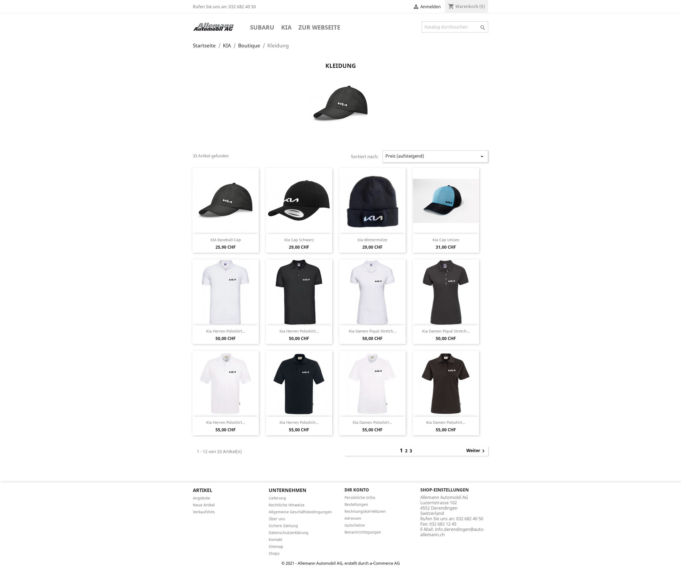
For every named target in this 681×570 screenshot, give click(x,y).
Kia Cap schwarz (299, 239)
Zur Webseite (319, 27)
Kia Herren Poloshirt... (225, 331)
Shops (274, 553)
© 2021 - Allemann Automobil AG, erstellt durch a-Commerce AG (340, 563)
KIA (286, 27)
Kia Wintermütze (372, 239)
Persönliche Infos (359, 497)
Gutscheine (354, 525)
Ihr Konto (356, 490)
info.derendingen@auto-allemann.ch (452, 532)
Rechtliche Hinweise (287, 504)
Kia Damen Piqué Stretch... (372, 331)
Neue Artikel (204, 504)
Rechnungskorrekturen (365, 511)
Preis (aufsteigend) (435, 156)
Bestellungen (356, 504)
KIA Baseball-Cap (225, 239)
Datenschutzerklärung (289, 532)
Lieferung (277, 498)
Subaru (262, 27)
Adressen (352, 518)
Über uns (277, 518)
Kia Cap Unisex (446, 239)
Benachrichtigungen (362, 532)
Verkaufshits (204, 511)
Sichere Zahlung (283, 525)
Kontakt (275, 539)
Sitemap (276, 546)
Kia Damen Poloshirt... (372, 422)
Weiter (476, 451)
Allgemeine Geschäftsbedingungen (300, 511)
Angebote (201, 498)
